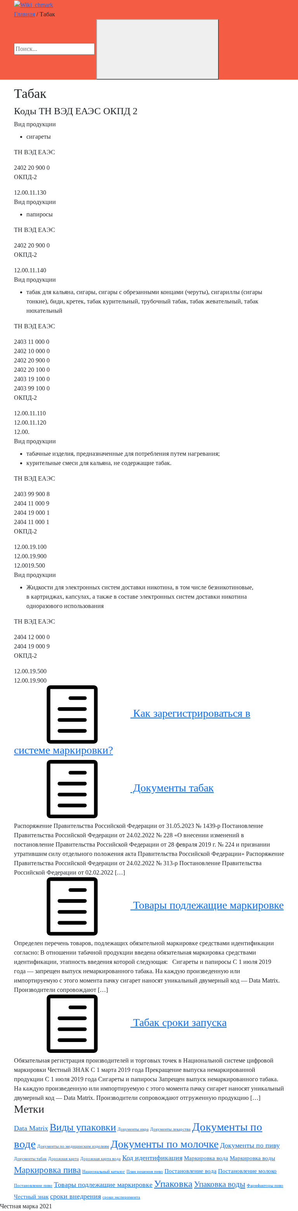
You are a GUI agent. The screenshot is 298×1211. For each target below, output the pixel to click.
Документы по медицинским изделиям (73, 1146)
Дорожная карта (63, 1159)
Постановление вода (191, 1170)
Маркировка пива (47, 1170)
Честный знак (31, 1196)
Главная (24, 14)
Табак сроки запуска (178, 1022)
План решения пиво (144, 1171)
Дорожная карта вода (100, 1159)
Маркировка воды (252, 1158)
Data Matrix (31, 1128)
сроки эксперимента (121, 1197)
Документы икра (133, 1129)
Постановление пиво (33, 1185)
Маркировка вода (206, 1158)
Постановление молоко (247, 1170)
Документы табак (172, 788)
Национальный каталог (103, 1171)
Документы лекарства (170, 1129)
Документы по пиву (250, 1145)
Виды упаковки (83, 1127)
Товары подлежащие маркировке (207, 905)
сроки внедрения (75, 1196)
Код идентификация (152, 1158)
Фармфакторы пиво (265, 1185)
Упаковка (173, 1183)
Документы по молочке (164, 1144)
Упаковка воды (219, 1184)
